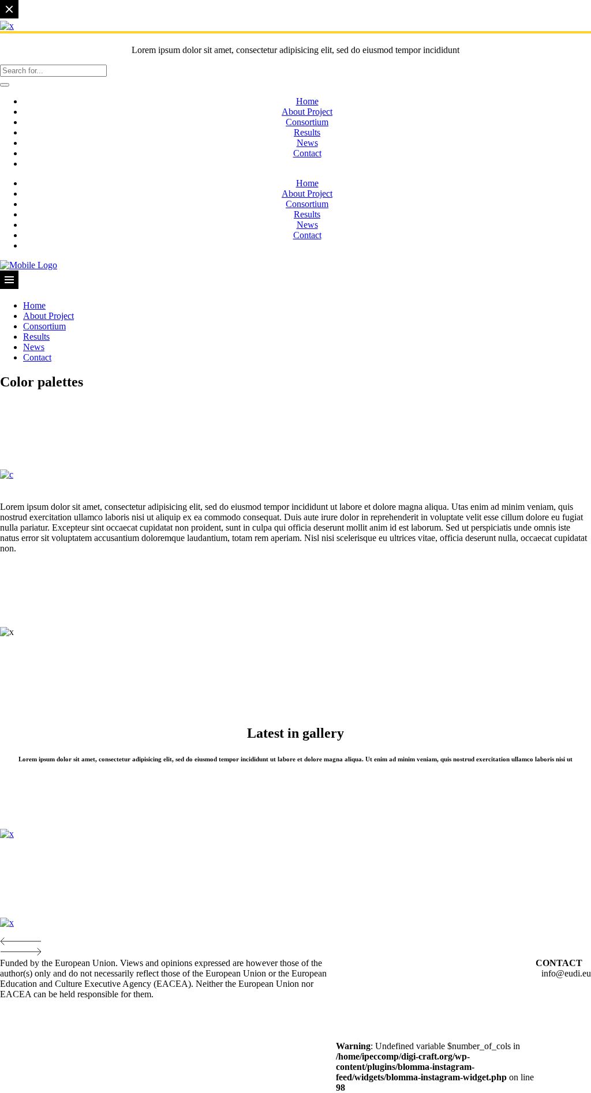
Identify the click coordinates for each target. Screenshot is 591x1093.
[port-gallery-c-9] (6, 474)
